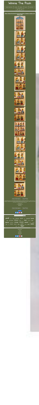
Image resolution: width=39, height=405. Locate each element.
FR (20, 234)
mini (24, 218)
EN (19, 234)
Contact (20, 230)
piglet (21, 224)
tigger (22, 226)
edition (32, 224)
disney (16, 220)
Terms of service (20, 233)
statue (19, 226)
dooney (17, 218)
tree (7, 220)
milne (6, 224)
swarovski (28, 218)
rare (25, 220)
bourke (32, 218)
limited (28, 224)
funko (16, 226)
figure (20, 220)
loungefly (33, 222)
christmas (30, 222)
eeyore (26, 222)
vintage (16, 222)
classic (15, 224)
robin (19, 224)
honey (11, 218)
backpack (25, 224)
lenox (14, 218)
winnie (21, 222)
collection (29, 220)
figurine (7, 222)
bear (32, 220)
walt (8, 224)
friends (11, 224)
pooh (7, 218)
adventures (11, 222)
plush (21, 218)
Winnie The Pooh (20, 229)
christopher (11, 220)
